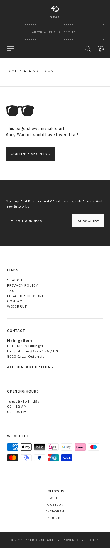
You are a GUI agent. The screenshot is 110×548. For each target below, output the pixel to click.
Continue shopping (30, 153)
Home (11, 71)
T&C (10, 290)
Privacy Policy (22, 285)
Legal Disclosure (25, 296)
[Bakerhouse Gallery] (55, 9)
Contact (16, 301)
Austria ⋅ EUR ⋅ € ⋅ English (55, 32)
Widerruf (17, 306)
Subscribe (88, 220)
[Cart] (100, 48)
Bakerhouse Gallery (41, 540)
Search (14, 280)
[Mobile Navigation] (10, 48)
